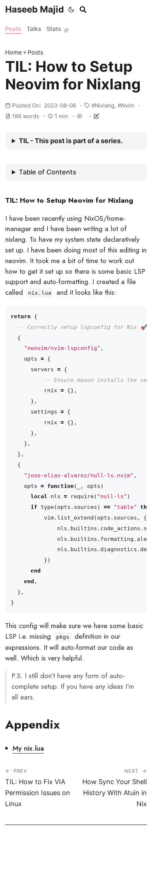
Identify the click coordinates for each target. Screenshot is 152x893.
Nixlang (104, 105)
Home (13, 52)
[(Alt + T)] (71, 9)
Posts (13, 28)
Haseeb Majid (34, 9)
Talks (34, 28)
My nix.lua (28, 748)
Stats (54, 28)
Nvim (127, 105)
